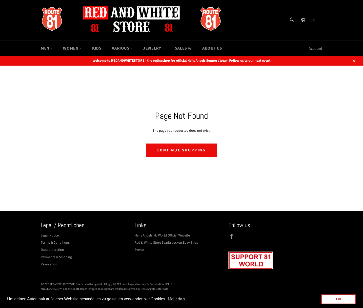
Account (315, 48)
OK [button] (338, 299)
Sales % (183, 48)
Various (121, 48)
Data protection (52, 249)
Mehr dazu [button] (177, 299)
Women (71, 48)
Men (45, 48)
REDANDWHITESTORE (62, 284)
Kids (96, 48)
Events (139, 249)
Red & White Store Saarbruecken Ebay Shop (166, 242)
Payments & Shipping (56, 257)
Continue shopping (181, 150)
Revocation (49, 264)
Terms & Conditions (55, 242)
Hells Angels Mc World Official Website (162, 235)
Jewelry (152, 48)
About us (212, 48)
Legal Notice (50, 235)
